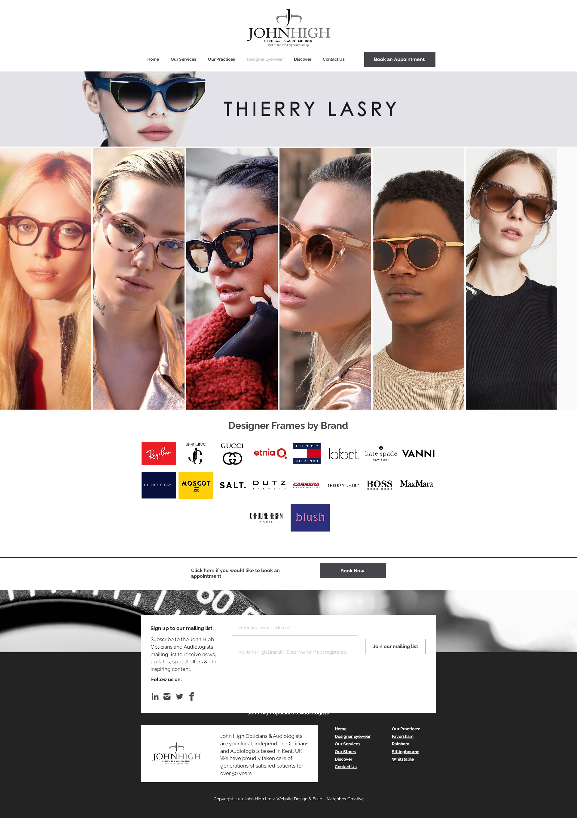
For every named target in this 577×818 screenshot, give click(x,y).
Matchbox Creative (345, 798)
